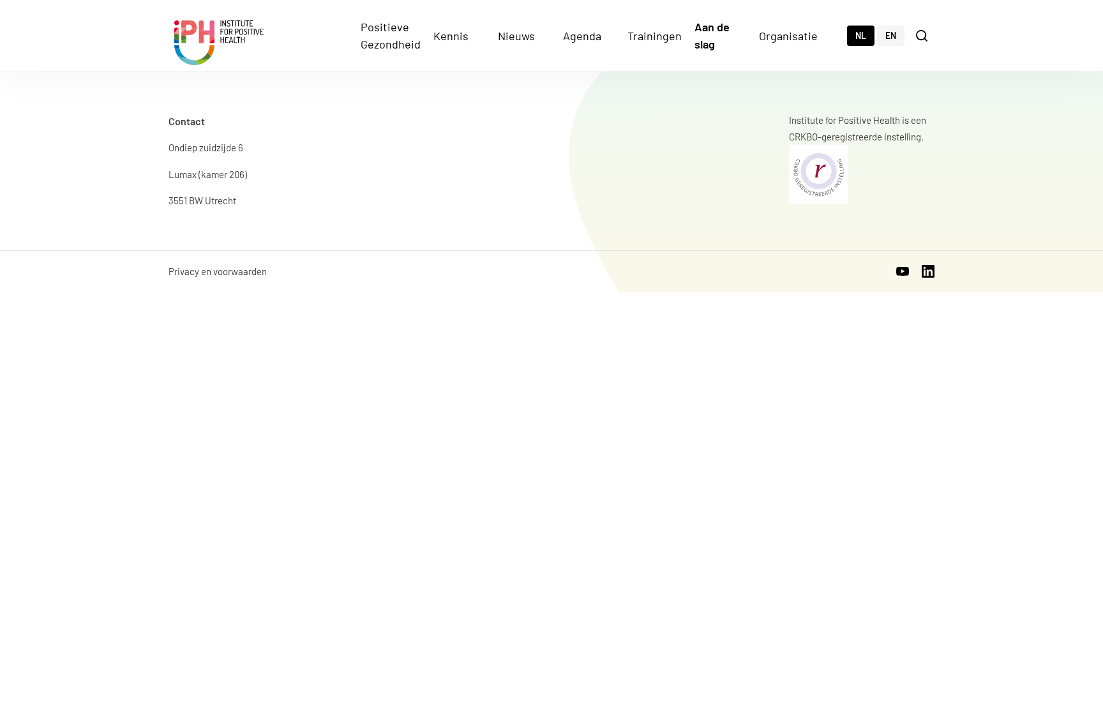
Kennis (451, 36)
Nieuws (516, 36)
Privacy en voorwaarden (218, 271)
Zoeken (923, 34)
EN (890, 35)
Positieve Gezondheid (391, 35)
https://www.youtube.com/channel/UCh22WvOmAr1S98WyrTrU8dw (902, 271)
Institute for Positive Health (219, 42)
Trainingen (654, 36)
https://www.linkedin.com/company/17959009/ (928, 271)
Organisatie (788, 36)
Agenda (582, 36)
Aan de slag (712, 35)
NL (860, 35)
